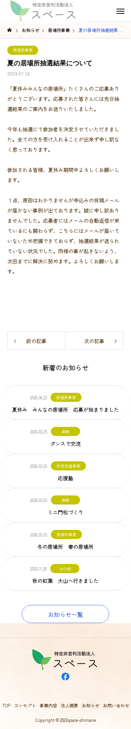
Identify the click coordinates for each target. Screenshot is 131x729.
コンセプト (25, 705)
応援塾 (65, 478)
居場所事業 (23, 50)
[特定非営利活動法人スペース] (43, 11)
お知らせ (90, 705)
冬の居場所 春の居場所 (65, 546)
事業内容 (48, 705)
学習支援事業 (68, 466)
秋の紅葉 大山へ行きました (65, 580)
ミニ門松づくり (65, 512)
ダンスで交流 (65, 443)
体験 (65, 431)
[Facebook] (65, 685)
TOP (6, 705)
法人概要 (69, 705)
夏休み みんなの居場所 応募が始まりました (65, 409)
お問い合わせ (116, 705)
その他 (65, 569)
